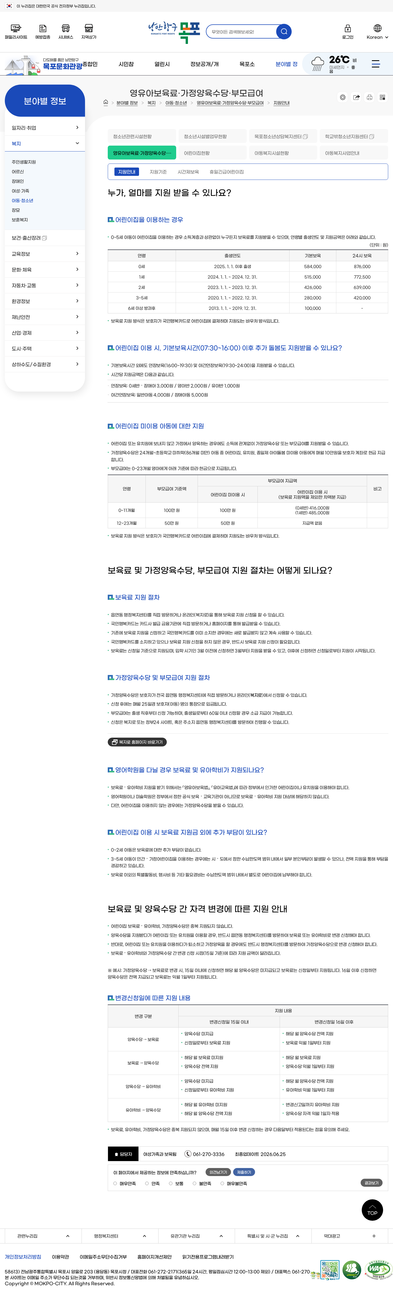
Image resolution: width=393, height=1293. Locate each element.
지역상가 (88, 37)
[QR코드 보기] (382, 97)
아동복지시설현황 (272, 152)
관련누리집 (49, 1235)
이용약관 (60, 1256)
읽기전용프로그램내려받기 (208, 1256)
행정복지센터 (126, 1235)
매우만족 (128, 1183)
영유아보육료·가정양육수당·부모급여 (230, 102)
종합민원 (90, 75)
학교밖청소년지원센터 (344, 136)
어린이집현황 (197, 152)
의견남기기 (218, 1172)
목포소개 (247, 75)
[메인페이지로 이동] (174, 32)
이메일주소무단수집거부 (103, 1256)
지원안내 (281, 102)
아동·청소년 (176, 102)
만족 (156, 1183)
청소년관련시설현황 (132, 136)
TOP (372, 1213)
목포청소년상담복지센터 (275, 136)
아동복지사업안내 (342, 152)
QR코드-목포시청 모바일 (325, 1270)
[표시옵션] (342, 97)
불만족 (205, 1183)
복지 (152, 102)
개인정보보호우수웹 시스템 (352, 1269)
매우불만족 (237, 1183)
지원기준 (158, 171)
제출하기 (244, 1172)
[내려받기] (369, 97)
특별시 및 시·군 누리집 (279, 1235)
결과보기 (372, 1183)
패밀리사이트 (16, 37)
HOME (106, 103)
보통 (179, 1183)
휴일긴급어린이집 (227, 171)
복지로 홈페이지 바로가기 (141, 742)
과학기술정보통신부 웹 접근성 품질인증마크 (379, 1270)
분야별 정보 (287, 75)
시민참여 (126, 75)
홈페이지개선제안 (154, 1256)
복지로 (256, 695)
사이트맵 (376, 63)
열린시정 (162, 75)
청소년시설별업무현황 (205, 136)
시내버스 (65, 37)
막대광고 (332, 1236)
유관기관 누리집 (203, 1235)
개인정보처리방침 (23, 1256)
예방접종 (42, 37)
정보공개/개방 (204, 75)
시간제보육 (188, 171)
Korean (375, 37)
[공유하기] (355, 97)
